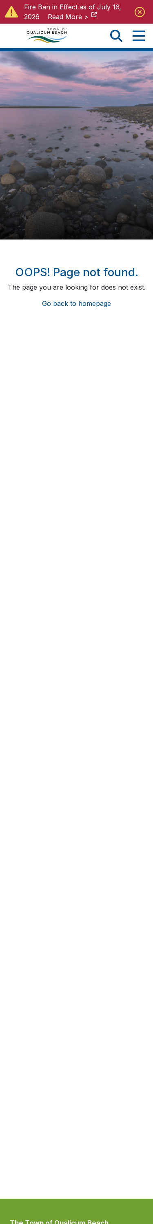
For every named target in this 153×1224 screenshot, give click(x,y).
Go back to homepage (76, 303)
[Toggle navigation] (139, 36)
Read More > (68, 17)
